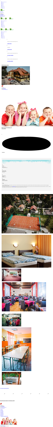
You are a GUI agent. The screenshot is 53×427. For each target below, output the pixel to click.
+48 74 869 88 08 (1, 14)
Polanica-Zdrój (10, 55)
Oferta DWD (9, 49)
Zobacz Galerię (5, 312)
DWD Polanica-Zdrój (3, 16)
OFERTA (2, 410)
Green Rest (9, 43)
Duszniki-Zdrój (10, 61)
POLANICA (2, 11)
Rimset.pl (4, 426)
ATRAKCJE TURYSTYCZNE (4, 416)
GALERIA (2, 411)
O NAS (2, 409)
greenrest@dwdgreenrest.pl (2, 15)
